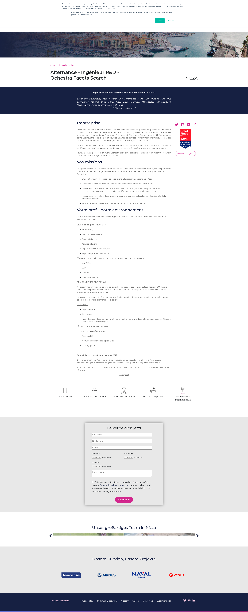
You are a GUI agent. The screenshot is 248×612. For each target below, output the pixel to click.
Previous (50, 536)
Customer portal (164, 601)
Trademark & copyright (107, 601)
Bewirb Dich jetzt (185, 153)
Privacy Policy (87, 601)
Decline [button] (171, 21)
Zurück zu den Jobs (63, 65)
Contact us (148, 601)
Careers (135, 601)
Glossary (125, 601)
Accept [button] (159, 21)
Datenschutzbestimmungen (114, 485)
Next (197, 536)
